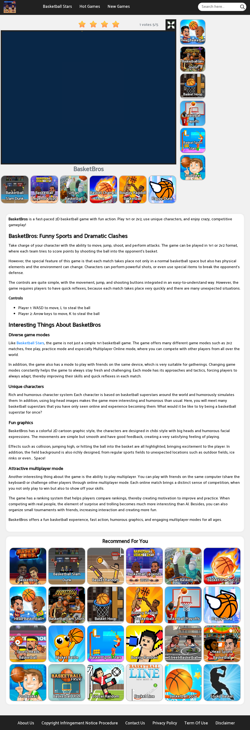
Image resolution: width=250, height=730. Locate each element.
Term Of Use (196, 723)
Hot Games (89, 6)
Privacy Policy (164, 723)
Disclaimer (225, 723)
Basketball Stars (57, 6)
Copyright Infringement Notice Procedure (80, 723)
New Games (118, 6)
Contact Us (135, 723)
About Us (26, 723)
